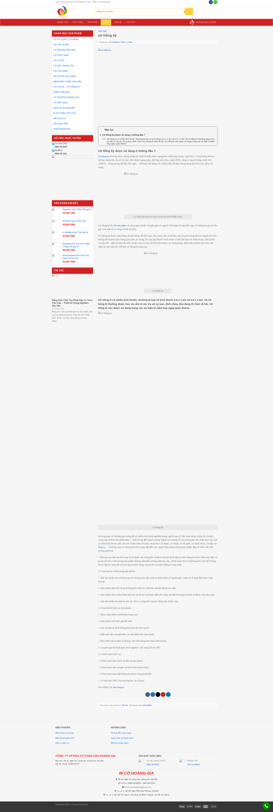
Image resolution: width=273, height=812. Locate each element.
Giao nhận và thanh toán (122, 738)
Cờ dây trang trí (116, 687)
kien (130, 42)
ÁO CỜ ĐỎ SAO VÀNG (64, 76)
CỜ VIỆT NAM (60, 102)
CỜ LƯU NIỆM (60, 71)
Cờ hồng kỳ (103, 156)
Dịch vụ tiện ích (62, 743)
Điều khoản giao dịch (64, 738)
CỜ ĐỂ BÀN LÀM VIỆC (64, 50)
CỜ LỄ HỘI (58, 60)
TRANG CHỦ (62, 22)
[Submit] (189, 11)
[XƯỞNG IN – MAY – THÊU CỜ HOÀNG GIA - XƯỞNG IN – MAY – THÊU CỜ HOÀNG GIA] (72, 11)
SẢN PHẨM (92, 22)
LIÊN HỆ (118, 22)
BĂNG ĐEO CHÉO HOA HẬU (67, 81)
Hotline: (206, 22)
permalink (147, 705)
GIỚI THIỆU (78, 22)
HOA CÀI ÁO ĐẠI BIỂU (64, 108)
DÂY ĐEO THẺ (60, 123)
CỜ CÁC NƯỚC (61, 44)
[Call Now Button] (266, 806)
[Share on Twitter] (152, 694)
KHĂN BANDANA (61, 129)
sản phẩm (121, 225)
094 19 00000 (193, 764)
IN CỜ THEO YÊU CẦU (64, 113)
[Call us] (215, 2)
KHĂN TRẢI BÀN (61, 92)
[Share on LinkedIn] (168, 694)
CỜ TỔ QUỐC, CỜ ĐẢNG (66, 39)
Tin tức (102, 31)
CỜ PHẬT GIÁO (61, 55)
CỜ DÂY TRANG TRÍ (63, 65)
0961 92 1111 (61, 153)
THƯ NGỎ (130, 22)
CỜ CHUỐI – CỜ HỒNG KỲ (66, 87)
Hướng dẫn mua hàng (121, 733)
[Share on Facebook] (147, 694)
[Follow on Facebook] (211, 2)
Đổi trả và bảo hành (120, 743)
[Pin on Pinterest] (163, 694)
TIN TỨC (106, 22)
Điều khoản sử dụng (64, 733)
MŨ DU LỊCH (59, 118)
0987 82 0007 (61, 147)
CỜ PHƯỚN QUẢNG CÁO (66, 97)
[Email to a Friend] (158, 694)
